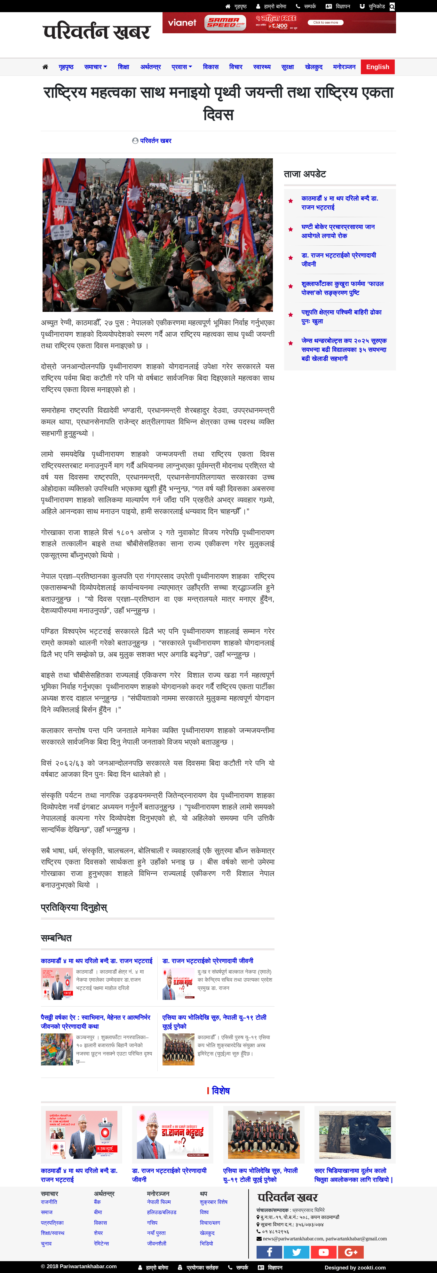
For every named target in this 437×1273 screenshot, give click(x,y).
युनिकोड (376, 7)
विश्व (204, 1212)
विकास (211, 66)
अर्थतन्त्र (150, 66)
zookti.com (372, 1268)
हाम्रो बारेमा (274, 7)
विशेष (221, 1091)
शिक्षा (123, 66)
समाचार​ (93, 66)
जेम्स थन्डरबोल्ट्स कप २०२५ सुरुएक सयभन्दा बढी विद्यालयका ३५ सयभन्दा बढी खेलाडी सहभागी (344, 349)
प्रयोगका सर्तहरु (202, 1268)
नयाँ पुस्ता (156, 1233)
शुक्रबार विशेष (213, 1202)
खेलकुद (313, 66)
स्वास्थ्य (262, 66)
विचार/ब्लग (210, 1223)
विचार (235, 66)
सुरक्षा (288, 66)
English (377, 66)
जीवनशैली (156, 1244)
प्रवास (179, 66)
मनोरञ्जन (344, 66)
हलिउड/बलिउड (161, 1212)
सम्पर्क (309, 7)
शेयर (98, 1233)
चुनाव (46, 1244)
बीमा (98, 1212)
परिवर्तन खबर (155, 140)
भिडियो (206, 1244)
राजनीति (49, 1202)
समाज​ (46, 1212)
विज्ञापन (342, 7)
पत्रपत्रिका (52, 1223)
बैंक (97, 1202)
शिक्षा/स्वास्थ (52, 1233)
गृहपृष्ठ (240, 7)
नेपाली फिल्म (159, 1202)
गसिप (152, 1223)
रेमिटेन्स (101, 1244)
